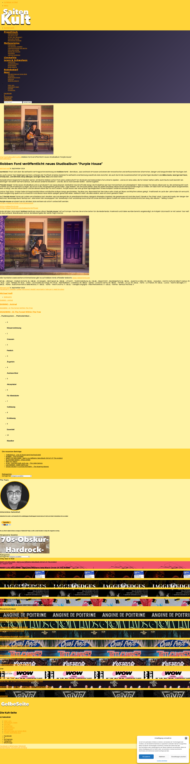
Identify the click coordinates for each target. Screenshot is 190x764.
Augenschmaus (13, 64)
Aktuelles (11, 76)
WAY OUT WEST (11, 462)
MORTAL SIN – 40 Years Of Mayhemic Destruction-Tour (26, 687)
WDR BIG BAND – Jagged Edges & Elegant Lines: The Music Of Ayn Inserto (35, 586)
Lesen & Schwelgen (16, 60)
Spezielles (11, 53)
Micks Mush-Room (14, 77)
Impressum (8, 729)
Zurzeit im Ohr (13, 35)
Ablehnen (162, 756)
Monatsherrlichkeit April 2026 (14, 636)
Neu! (7, 72)
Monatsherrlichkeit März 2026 (14, 646)
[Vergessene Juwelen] (24, 553)
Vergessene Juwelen (15, 46)
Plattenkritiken (13, 34)
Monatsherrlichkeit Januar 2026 (15, 665)
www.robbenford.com (81, 278)
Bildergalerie (12, 67)
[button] (186, 738)
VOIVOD (4, 696)
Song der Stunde (13, 39)
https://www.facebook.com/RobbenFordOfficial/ (19, 208)
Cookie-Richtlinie (162, 760)
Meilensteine (12, 42)
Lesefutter (12, 62)
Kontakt (10, 88)
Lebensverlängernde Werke (17, 48)
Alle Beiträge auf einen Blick (17, 74)
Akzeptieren (146, 756)
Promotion (11, 90)
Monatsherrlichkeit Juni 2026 (14, 618)
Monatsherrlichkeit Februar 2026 (16, 655)
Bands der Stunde (14, 51)
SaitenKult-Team (13, 87)
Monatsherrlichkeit (14, 40)
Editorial (11, 79)
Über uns (11, 85)
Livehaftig (10, 57)
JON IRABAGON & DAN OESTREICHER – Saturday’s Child (26, 605)
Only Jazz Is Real (13, 50)
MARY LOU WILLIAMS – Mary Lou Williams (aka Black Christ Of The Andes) (34, 458)
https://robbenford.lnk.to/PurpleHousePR (16, 203)
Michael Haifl (5, 168)
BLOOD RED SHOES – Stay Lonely (18, 460)
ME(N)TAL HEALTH (13, 81)
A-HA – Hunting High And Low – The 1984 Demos (24, 463)
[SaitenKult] (16, 25)
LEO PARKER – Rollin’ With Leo (17, 465)
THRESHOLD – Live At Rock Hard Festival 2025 (23, 455)
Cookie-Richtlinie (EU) (12, 733)
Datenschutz (9, 728)
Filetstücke (12, 45)
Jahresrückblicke (14, 55)
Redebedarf (11, 69)
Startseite (4, 157)
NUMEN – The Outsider (15, 456)
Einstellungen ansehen (178, 756)
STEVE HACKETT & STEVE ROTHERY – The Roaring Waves (27, 467)
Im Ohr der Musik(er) (15, 37)
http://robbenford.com (9, 206)
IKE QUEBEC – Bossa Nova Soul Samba (18, 596)
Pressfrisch (11, 31)
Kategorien (6, 476)
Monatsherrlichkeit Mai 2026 (14, 627)
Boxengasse (12, 65)
